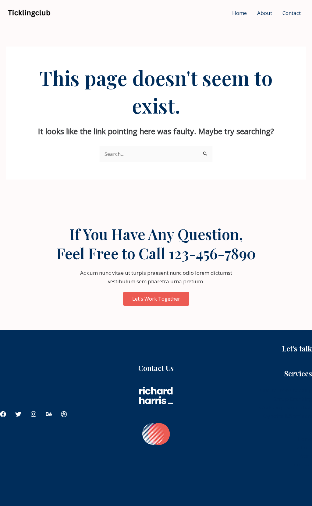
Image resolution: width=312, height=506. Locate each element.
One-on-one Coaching (286, 390)
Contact (291, 12)
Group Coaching (292, 398)
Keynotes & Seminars (287, 415)
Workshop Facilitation (285, 407)
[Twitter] (18, 414)
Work (305, 455)
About (264, 12)
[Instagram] (33, 414)
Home (239, 12)
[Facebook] (3, 414)
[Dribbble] (64, 414)
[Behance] (49, 414)
